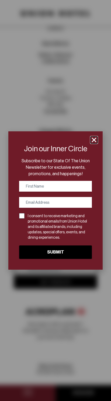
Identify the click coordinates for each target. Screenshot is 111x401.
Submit (55, 252)
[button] (94, 140)
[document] (55, 200)
